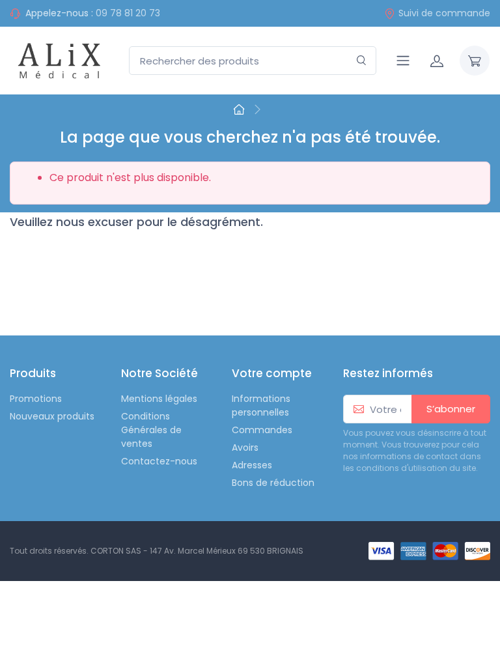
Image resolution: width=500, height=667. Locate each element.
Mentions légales (159, 398)
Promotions (36, 398)
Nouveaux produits (52, 416)
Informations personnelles (261, 405)
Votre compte (272, 373)
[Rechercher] (361, 61)
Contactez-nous (159, 461)
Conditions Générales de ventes (151, 430)
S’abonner (450, 409)
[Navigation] (403, 60)
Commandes (262, 429)
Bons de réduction (273, 482)
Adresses (252, 465)
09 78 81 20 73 (128, 13)
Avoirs (245, 447)
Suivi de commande (444, 13)
